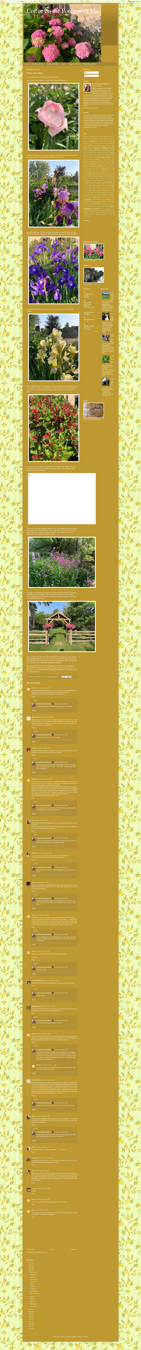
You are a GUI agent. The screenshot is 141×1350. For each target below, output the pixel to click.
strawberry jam (96, 199)
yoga (100, 214)
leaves (98, 173)
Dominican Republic (104, 157)
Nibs (94, 178)
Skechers (112, 194)
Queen (94, 187)
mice (108, 175)
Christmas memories (88, 150)
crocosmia (91, 155)
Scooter (88, 194)
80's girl (89, 136)
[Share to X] (67, 677)
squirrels (99, 197)
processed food (100, 185)
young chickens (106, 214)
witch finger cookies (88, 212)
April (94, 138)
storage (104, 197)
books (84, 143)
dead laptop (90, 157)
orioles (108, 178)
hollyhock (98, 168)
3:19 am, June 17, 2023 (41, 1210)
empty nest (95, 161)
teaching (99, 201)
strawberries (87, 199)
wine (109, 210)
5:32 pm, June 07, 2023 (61, 704)
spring (95, 197)
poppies (93, 185)
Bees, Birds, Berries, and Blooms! (87, 304)
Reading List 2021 (38, 64)
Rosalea (34, 748)
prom (105, 185)
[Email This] (63, 677)
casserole (102, 145)
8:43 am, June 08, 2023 (61, 1103)
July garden (111, 169)
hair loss (109, 164)
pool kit (89, 185)
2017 (30, 1321)
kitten (90, 173)
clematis (88, 152)
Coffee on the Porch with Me (62, 10)
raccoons (90, 189)
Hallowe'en (99, 166)
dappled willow (110, 155)
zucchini (112, 214)
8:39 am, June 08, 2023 (61, 934)
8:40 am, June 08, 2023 (61, 1020)
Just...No (86, 321)
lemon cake (108, 173)
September (33, 1279)
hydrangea (111, 168)
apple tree (85, 138)
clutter (92, 152)
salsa (95, 192)
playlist (103, 183)
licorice (85, 175)
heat (110, 166)
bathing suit (96, 139)
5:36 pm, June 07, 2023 (61, 805)
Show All (95, 331)
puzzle (90, 187)
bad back (89, 139)
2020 (30, 1314)
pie (113, 182)
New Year (89, 178)
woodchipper (97, 212)
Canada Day (111, 143)
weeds (84, 210)
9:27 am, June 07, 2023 (43, 688)
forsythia (93, 162)
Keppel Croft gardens (103, 171)
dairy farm (104, 155)
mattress (105, 175)
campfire (106, 143)
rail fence (99, 189)
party (94, 180)
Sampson (99, 192)
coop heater (89, 154)
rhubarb (85, 190)
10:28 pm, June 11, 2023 (43, 1188)
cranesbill (112, 154)
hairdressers (93, 166)
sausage (109, 192)
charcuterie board (94, 147)
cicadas (112, 150)
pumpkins (85, 187)
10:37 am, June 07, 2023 (45, 779)
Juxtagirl (73, 1336)
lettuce (112, 173)
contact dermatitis (98, 152)
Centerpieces (112, 335)
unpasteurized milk (102, 206)
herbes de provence (91, 168)
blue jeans (106, 141)
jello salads (95, 169)
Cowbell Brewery (101, 154)
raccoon (85, 189)
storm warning (110, 197)
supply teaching (87, 201)
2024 (30, 1267)
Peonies (88, 182)
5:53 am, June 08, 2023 (48, 1080)
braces (88, 143)
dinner (95, 157)
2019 (30, 1316)
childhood (109, 147)
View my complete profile (90, 108)
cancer (85, 145)
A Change (86, 297)
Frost (100, 162)
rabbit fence (107, 187)
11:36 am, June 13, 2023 (42, 1199)
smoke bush (98, 195)
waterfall (108, 209)
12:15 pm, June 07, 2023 (45, 853)
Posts (87, 72)
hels (33, 1210)
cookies (111, 152)
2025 (30, 1265)
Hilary (33, 1147)
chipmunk (90, 148)
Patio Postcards (36, 1080)
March (32, 1301)
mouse (96, 176)
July (100, 169)
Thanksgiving (111, 201)
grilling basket (102, 164)
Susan (33, 915)
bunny (97, 143)
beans (101, 139)
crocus (95, 155)
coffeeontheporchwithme (44, 704)
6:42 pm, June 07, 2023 (42, 915)
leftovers (102, 173)
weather (112, 209)
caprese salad (96, 145)
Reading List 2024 (89, 64)
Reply (33, 696)
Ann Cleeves (99, 136)
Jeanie (34, 1116)
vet (101, 209)
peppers (92, 182)
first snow (108, 161)
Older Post (74, 1249)
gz (32, 820)
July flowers (104, 169)
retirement (112, 189)
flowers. (89, 162)
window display (104, 210)
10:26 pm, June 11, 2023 (49, 1065)
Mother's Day (91, 176)
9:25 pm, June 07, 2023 (44, 1034)
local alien (34, 853)
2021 (30, 1311)
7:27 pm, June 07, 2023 (42, 951)
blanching (98, 141)
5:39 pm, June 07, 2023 (61, 898)
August (32, 1282)
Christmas (97, 148)
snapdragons (105, 195)
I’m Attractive (33, 1289)
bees (104, 139)
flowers (85, 162)
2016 (30, 1324)
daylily (84, 157)
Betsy (33, 1170)
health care (106, 166)
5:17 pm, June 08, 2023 (61, 1132)
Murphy (100, 176)
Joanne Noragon (36, 1006)
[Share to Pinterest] (70, 677)
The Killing (85, 203)
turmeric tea (111, 204)
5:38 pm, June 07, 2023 (61, 867)
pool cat (110, 183)
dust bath (92, 159)
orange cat (103, 178)
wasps (103, 209)
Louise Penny (95, 175)
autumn (97, 138)
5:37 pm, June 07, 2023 (61, 838)
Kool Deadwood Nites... (90, 307)
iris (92, 169)
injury (84, 169)
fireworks (104, 161)
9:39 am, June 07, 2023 (46, 717)
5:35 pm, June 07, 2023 (61, 762)
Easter (97, 159)
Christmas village (106, 150)
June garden (89, 171)
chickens (103, 147)
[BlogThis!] (65, 677)
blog (102, 141)
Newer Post (30, 1249)
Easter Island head (104, 159)
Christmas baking (108, 148)
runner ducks (86, 192)
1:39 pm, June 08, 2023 (42, 1116)
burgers (101, 143)
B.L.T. (108, 138)
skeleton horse (87, 195)
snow (109, 195)
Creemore (85, 155)
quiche (98, 187)
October (32, 1277)
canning (89, 145)
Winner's (112, 210)
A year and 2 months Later (112, 294)
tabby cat (94, 201)
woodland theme (104, 212)
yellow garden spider (93, 214)
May (31, 1296)
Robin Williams (101, 190)
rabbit (102, 187)
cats (88, 147)
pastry (97, 180)
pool (106, 183)
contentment (106, 152)
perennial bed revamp (100, 182)
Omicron (97, 178)
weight (92, 210)
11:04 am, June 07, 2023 (40, 820)
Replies (35, 700)
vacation (111, 206)
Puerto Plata (110, 185)
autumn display (103, 138)
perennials (109, 182)
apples (90, 138)
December (33, 1272)
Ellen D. (34, 688)
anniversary (106, 136)
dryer (88, 159)
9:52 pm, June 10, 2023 (45, 1158)
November (33, 1274)
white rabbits (97, 210)
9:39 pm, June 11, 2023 (42, 1170)
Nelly (110, 176)
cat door (108, 145)
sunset (112, 199)
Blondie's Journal (89, 326)
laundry (94, 173)
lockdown (89, 175)
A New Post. (112, 379)
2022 (30, 1309)
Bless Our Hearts (89, 319)
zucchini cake (86, 215)
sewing (92, 194)
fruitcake (104, 162)
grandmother (94, 164)
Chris (33, 1199)
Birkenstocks (86, 141)
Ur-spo (34, 1188)
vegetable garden (91, 209)
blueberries (111, 141)
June (84, 171)
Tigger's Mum (36, 717)
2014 (30, 1328)
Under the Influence (89, 206)
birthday (92, 141)
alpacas (94, 136)
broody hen (93, 143)
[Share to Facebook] (69, 677)
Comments (89, 75)
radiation (94, 189)
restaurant (106, 189)
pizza (99, 183)
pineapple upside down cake (90, 183)
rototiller (112, 190)
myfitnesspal (106, 176)
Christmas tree (97, 150)
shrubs (101, 194)
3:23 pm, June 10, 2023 (42, 1147)
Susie (33, 882)
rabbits (112, 187)
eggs (91, 161)
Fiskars (112, 161)
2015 (30, 1326)
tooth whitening (104, 203)
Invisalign (88, 169)
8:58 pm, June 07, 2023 (48, 1006)
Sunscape (108, 199)
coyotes (107, 154)
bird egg (112, 139)
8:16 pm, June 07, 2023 (52, 980)
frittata (97, 162)
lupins (101, 175)
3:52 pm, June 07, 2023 (42, 882)
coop (84, 154)
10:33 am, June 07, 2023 (44, 748)
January (32, 1306)
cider (84, 152)
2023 (30, 1270)
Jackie (34, 951)
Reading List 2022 (53, 64)
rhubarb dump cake (93, 190)
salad (91, 192)
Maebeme (34, 779)
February (32, 1304)
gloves (112, 162)
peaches (101, 180)
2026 (30, 1263)
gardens (109, 162)
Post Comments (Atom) (40, 1252)
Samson (104, 192)
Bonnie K (34, 1034)
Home (27, 64)
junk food (95, 171)
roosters (108, 190)
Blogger (86, 1336)
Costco (94, 154)
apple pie (112, 136)
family (100, 161)
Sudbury (103, 199)
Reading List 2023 (74, 64)
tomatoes (97, 203)
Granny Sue (35, 1158)
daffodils (99, 155)
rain (103, 189)
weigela (88, 210)
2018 (30, 1319)
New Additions (34, 1291)
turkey (106, 204)
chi (99, 147)
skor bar (93, 195)
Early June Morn (34, 1293)
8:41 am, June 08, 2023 (61, 1049)
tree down (93, 204)
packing (90, 180)
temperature (104, 201)
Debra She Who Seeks (38, 980)
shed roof (96, 194)
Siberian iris (106, 194)
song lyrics (89, 197)
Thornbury (91, 203)
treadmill (89, 204)
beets (108, 139)
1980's (85, 136)
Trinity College (100, 204)
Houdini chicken (105, 168)
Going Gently (86, 164)
